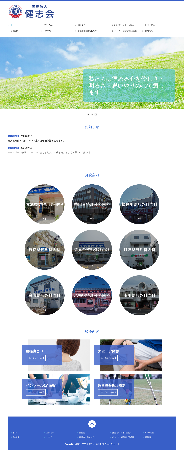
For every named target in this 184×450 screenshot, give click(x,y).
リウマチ (48, 31)
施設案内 (81, 25)
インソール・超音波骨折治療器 (125, 31)
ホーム (13, 25)
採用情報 (149, 31)
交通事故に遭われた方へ (88, 31)
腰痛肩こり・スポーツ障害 (123, 25)
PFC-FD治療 (150, 25)
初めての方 (49, 25)
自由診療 (14, 31)
